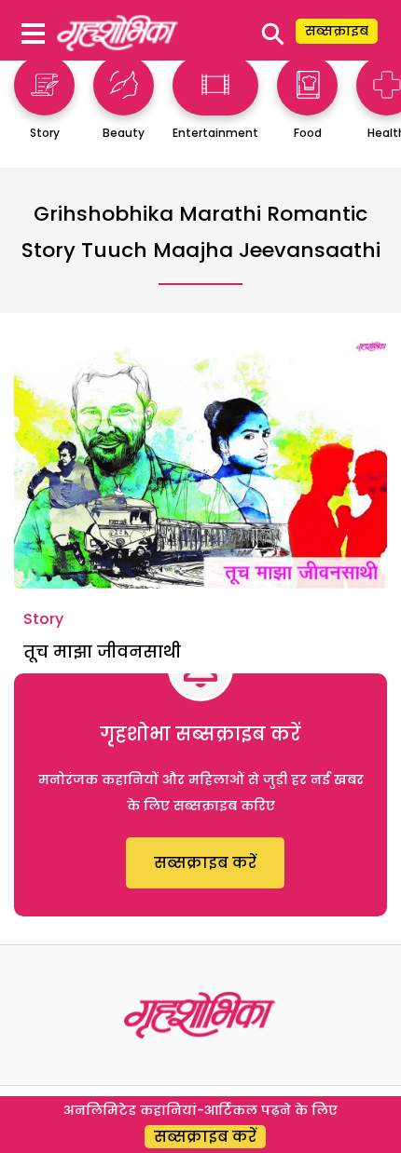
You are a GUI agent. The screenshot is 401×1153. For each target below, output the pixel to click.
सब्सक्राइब (336, 30)
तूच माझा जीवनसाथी (102, 651)
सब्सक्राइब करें (205, 863)
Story (43, 619)
